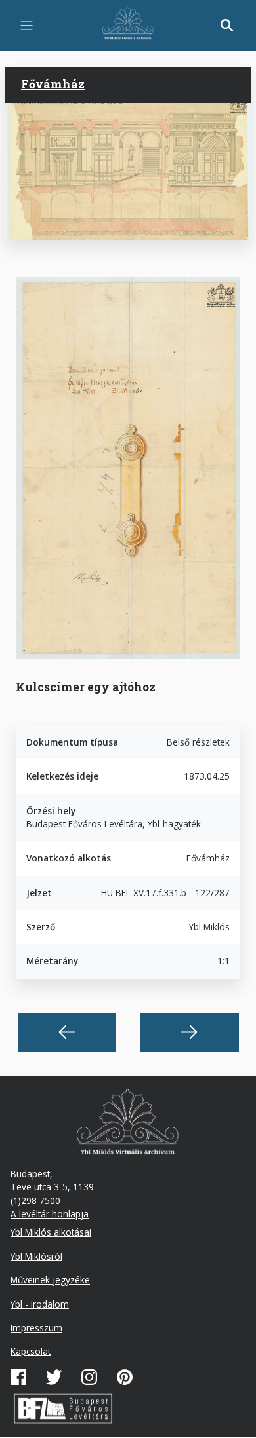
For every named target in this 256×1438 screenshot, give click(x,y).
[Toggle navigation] (27, 26)
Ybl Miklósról (36, 1256)
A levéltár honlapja (50, 1213)
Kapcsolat (31, 1351)
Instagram (89, 1377)
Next (189, 1032)
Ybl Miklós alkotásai (51, 1232)
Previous (67, 1032)
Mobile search (227, 25)
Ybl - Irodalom (40, 1304)
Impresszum (36, 1327)
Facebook (18, 1377)
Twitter (54, 1377)
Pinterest (125, 1377)
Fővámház (53, 84)
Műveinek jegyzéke (50, 1280)
